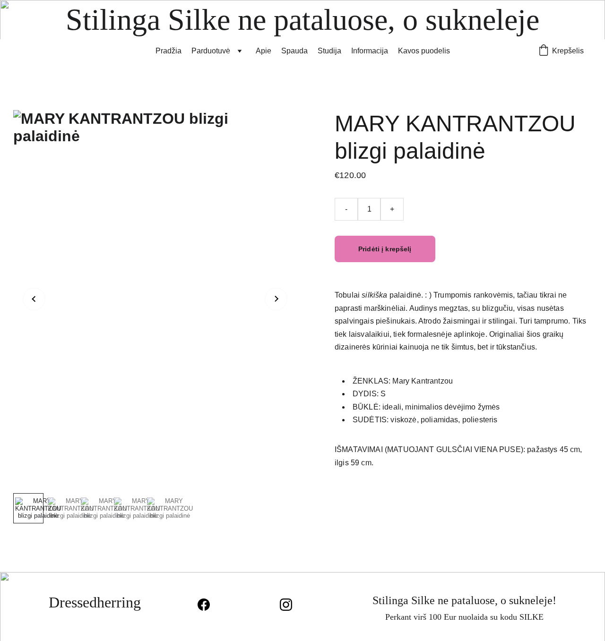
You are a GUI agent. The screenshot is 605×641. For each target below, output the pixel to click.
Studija (329, 51)
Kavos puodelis (424, 51)
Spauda (294, 51)
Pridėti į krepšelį (385, 249)
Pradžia (169, 51)
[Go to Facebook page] (208, 604)
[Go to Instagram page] (286, 604)
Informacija (369, 51)
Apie (263, 51)
